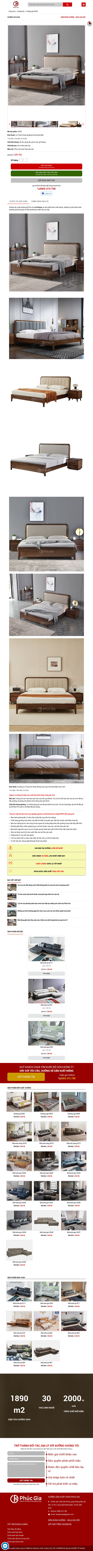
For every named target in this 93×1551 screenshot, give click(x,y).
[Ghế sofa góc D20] (46, 1033)
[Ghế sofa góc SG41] (46, 1191)
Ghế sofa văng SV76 (19, 1143)
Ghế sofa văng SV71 (74, 1143)
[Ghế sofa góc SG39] (19, 1220)
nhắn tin (48, 193)
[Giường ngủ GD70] (46, 1102)
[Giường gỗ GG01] (19, 1102)
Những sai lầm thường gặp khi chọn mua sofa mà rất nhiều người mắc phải (44, 911)
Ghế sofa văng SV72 (46, 1143)
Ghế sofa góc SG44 (46, 1173)
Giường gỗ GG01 (19, 1114)
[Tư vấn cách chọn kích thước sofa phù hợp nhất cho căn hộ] (11, 896)
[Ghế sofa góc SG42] (19, 1191)
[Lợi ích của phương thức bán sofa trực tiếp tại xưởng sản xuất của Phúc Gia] (11, 904)
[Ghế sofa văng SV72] (46, 1131)
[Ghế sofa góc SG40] (74, 1191)
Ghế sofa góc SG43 (73, 1173)
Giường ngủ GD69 (74, 1114)
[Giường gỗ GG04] (46, 67)
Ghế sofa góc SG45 (19, 1173)
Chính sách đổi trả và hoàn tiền (18, 1538)
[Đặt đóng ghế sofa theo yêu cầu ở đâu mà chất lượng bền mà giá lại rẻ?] (11, 922)
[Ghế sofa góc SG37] (74, 1220)
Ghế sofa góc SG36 (19, 1262)
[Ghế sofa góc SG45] (19, 1161)
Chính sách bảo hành (14, 1532)
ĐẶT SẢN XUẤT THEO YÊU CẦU (46, 173)
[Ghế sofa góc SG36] (19, 1250)
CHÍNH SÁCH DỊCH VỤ (39, 201)
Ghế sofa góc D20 (46, 1047)
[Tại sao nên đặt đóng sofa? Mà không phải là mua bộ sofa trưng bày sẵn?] (11, 887)
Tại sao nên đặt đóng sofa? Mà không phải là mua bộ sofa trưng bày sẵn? (43, 885)
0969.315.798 (47, 188)
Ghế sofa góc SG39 (19, 1232)
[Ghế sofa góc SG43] (74, 1161)
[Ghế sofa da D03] (74, 1321)
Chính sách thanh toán (15, 1542)
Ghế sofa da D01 (46, 1363)
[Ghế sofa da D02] (19, 1351)
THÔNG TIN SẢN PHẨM (18, 201)
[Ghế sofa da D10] (19, 1321)
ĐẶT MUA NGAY (46, 166)
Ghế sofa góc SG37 (73, 1232)
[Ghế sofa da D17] (74, 1291)
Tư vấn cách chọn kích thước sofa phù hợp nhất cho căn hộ (38, 894)
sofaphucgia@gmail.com (65, 1514)
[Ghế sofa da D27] (46, 991)
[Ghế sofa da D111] (46, 949)
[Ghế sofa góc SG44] (46, 1161)
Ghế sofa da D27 (46, 1005)
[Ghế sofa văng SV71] (74, 1131)
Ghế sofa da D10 (19, 1333)
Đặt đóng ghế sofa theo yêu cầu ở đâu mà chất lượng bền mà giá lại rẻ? (42, 920)
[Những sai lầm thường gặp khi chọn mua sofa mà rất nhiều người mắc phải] (11, 913)
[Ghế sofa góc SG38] (46, 1220)
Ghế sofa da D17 (74, 1303)
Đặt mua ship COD (46, 180)
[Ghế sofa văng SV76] (19, 1131)
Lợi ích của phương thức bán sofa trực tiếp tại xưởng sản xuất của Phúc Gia (44, 903)
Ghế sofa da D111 (46, 963)
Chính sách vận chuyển (15, 1535)
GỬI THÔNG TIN (26, 1076)
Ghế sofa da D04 (46, 1333)
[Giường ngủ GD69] (74, 1102)
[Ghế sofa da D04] (46, 1321)
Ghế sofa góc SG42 (19, 1203)
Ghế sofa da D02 (19, 1363)
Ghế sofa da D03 (74, 1333)
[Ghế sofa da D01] (46, 1351)
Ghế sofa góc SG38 (46, 1232)
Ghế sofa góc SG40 (73, 1203)
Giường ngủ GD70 (46, 1114)
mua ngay (46, 973)
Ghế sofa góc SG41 (46, 1203)
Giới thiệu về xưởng (14, 1529)
